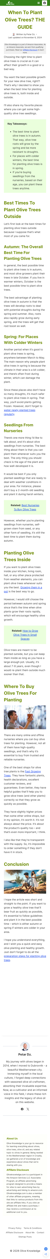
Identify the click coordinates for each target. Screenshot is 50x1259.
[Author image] (13, 34)
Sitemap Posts (25, 1237)
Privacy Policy (14, 1228)
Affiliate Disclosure (30, 50)
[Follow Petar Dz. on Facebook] (22, 1109)
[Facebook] (44, 2)
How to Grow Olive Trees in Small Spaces (25, 634)
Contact (40, 1232)
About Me (29, 1232)
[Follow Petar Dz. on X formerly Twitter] (27, 1109)
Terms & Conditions (33, 1228)
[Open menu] (38, 3)
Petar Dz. (30, 34)
